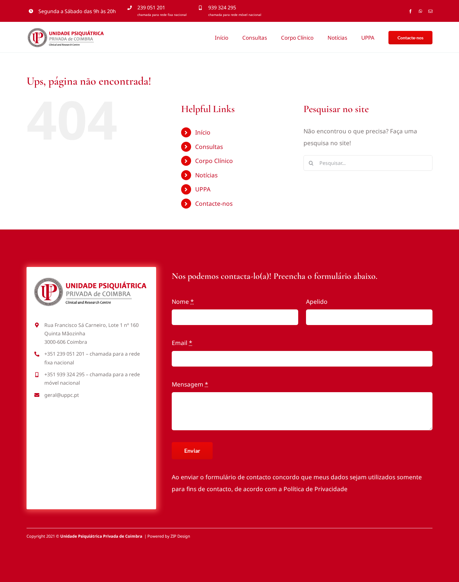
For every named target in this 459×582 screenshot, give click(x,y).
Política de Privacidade (316, 489)
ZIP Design (180, 536)
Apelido (317, 302)
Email (182, 343)
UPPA (202, 189)
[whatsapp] (420, 11)
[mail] (430, 11)
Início (202, 132)
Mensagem (190, 384)
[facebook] (410, 11)
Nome (183, 302)
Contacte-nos (214, 204)
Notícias (206, 175)
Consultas (209, 147)
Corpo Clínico (214, 161)
